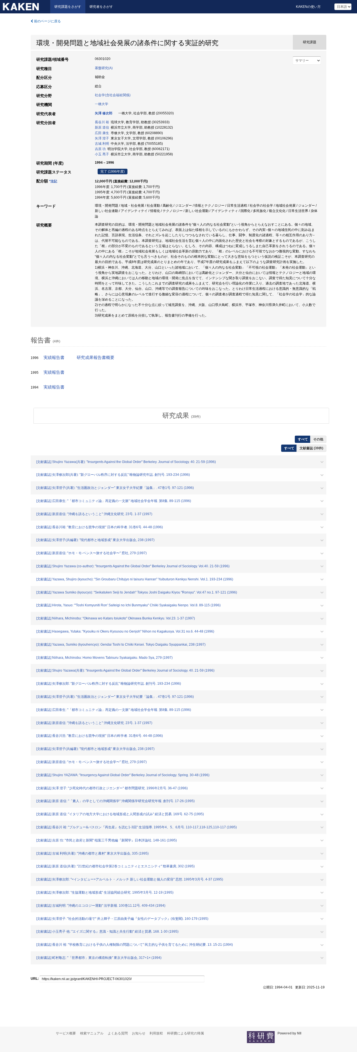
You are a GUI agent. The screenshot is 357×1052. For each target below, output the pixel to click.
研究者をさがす (101, 7)
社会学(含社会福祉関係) (113, 95)
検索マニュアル (91, 1033)
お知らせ (138, 1033)
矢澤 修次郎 (103, 113)
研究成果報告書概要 (95, 357)
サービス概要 (66, 1033)
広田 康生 (102, 133)
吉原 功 (100, 149)
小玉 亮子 (102, 154)
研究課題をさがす (67, 7)
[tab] (181, 415)
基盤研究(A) (104, 68)
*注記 (53, 181)
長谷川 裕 (102, 122)
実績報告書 (54, 357)
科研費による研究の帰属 (185, 1033)
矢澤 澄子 (102, 138)
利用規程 (156, 1033)
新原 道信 (102, 127)
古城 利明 (102, 144)
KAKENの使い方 (308, 7)
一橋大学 (101, 104)
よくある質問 (118, 1033)
